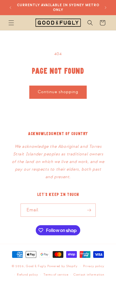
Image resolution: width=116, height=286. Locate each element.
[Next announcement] (105, 7)
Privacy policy (93, 266)
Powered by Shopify (62, 266)
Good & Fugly (36, 266)
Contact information (88, 275)
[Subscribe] (89, 210)
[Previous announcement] (10, 7)
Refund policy (27, 275)
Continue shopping (58, 92)
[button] (11, 23)
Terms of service (55, 275)
